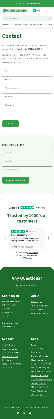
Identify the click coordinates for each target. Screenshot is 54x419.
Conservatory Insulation (37, 350)
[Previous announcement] (5, 3)
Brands (34, 345)
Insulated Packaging (40, 367)
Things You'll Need (39, 387)
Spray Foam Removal (11, 364)
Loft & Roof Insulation (41, 371)
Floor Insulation (38, 360)
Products (5, 24)
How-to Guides (21, 24)
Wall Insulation (38, 395)
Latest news (36, 302)
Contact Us (7, 367)
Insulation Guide (9, 349)
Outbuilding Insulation (41, 379)
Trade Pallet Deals (39, 391)
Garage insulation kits (41, 364)
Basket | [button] (48, 11)
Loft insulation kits (39, 375)
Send (10, 123)
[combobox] (16, 18)
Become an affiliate (39, 313)
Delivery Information (11, 352)
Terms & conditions (39, 306)
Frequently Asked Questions (10, 358)
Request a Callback (15, 180)
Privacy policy (37, 309)
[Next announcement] (49, 3)
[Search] (49, 18)
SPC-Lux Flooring (39, 383)
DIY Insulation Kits (39, 356)
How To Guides (8, 345)
